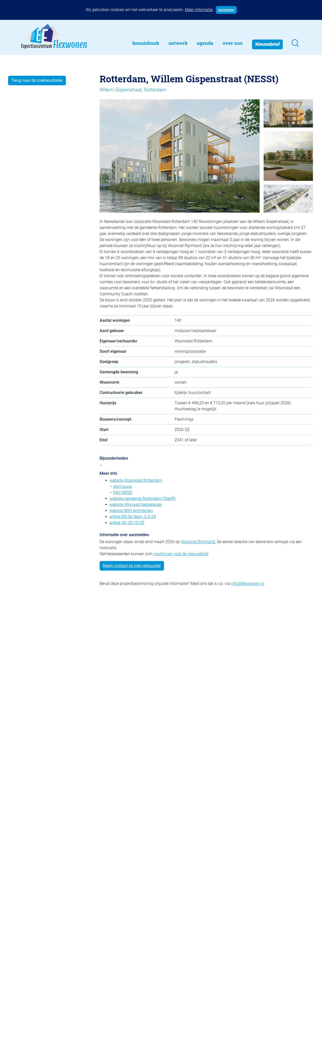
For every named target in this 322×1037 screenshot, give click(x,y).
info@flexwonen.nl (247, 583)
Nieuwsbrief (267, 44)
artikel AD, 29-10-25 (127, 522)
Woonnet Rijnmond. (198, 541)
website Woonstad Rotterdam (136, 480)
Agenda (205, 43)
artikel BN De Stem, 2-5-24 (133, 516)
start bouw (122, 486)
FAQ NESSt (122, 492)
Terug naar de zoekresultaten (37, 80)
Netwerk (178, 43)
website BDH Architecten (131, 510)
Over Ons (233, 43)
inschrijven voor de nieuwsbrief (180, 553)
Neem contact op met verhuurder (132, 565)
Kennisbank (145, 43)
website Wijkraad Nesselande (136, 504)
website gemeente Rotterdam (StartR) (143, 498)
